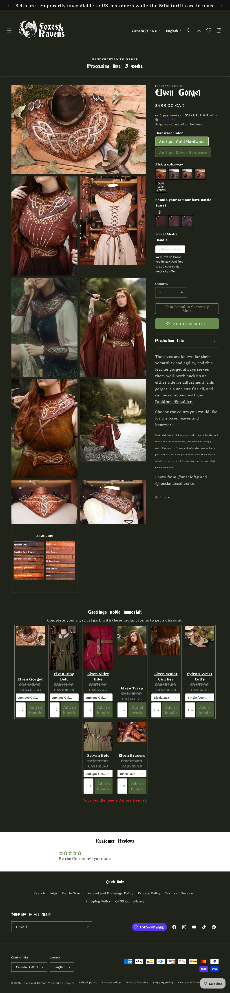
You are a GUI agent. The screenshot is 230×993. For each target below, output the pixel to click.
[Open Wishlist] (209, 30)
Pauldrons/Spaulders (174, 401)
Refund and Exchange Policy (110, 893)
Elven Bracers (132, 755)
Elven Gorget (30, 678)
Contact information (192, 982)
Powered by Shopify (60, 982)
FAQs (53, 893)
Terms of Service (179, 893)
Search (39, 893)
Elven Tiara (132, 687)
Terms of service (136, 982)
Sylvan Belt (98, 755)
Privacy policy (111, 982)
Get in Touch (72, 893)
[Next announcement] (221, 5)
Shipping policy (163, 982)
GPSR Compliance (130, 901)
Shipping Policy (98, 901)
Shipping (162, 124)
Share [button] (165, 497)
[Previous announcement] (9, 5)
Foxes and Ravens (34, 982)
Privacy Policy (149, 893)
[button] (9, 30)
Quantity (161, 283)
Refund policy (88, 982)
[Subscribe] (87, 926)
